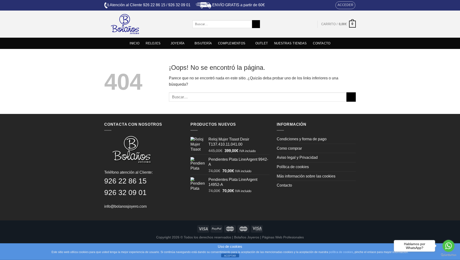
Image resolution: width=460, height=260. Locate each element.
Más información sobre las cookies (306, 176)
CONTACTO (321, 43)
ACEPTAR (230, 255)
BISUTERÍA (203, 43)
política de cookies (341, 252)
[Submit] (256, 24)
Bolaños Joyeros (246, 237)
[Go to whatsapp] (448, 246)
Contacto (284, 185)
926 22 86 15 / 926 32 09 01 (166, 5)
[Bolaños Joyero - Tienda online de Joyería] (144, 24)
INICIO (135, 43)
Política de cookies (293, 167)
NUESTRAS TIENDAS (290, 43)
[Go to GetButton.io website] (448, 255)
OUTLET (261, 43)
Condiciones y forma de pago (302, 139)
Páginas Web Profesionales (283, 237)
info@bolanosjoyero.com (125, 206)
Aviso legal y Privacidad (297, 157)
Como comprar (289, 148)
